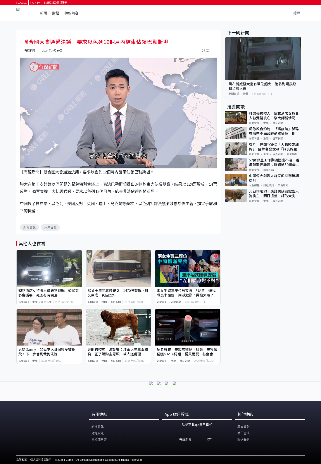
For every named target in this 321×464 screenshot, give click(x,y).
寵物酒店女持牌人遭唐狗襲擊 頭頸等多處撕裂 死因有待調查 (48, 293)
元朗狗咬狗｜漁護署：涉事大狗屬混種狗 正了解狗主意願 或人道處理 (118, 352)
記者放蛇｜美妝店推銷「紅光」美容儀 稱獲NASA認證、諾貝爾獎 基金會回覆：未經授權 (188, 352)
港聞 (35, 302)
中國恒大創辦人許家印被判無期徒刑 (274, 178)
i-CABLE (21, 2)
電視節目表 (99, 440)
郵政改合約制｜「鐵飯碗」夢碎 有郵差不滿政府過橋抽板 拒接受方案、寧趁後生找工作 (275, 131)
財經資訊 (268, 185)
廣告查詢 (243, 426)
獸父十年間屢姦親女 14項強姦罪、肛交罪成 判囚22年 (118, 293)
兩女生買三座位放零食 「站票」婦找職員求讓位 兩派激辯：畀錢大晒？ (186, 293)
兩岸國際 (50, 227)
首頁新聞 (46, 302)
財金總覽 (254, 185)
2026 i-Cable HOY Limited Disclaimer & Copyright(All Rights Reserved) (99, 459)
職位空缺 (243, 433)
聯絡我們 (243, 440)
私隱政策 (21, 459)
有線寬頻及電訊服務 (55, 2)
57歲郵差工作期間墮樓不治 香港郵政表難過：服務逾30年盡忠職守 (274, 162)
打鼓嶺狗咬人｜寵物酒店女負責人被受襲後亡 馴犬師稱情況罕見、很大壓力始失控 (274, 116)
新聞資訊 (29, 227)
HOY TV (35, 2)
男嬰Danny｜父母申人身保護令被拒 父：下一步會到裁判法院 (48, 352)
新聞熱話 (176, 302)
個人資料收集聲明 (40, 459)
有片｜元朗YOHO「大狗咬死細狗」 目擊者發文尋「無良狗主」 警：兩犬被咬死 (275, 147)
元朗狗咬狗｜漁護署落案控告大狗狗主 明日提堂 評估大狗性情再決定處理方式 (274, 194)
